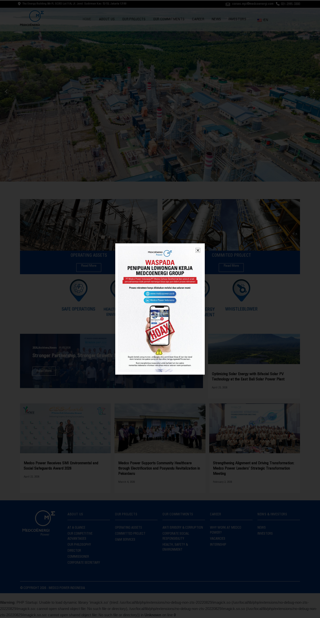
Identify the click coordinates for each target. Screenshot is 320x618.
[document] (160, 309)
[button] (198, 250)
